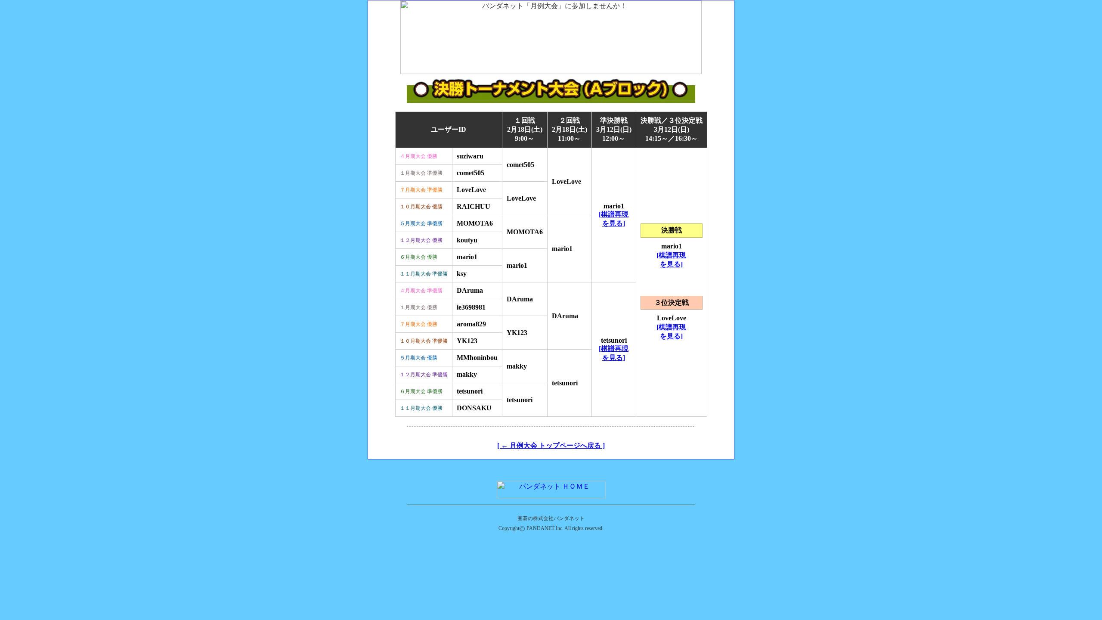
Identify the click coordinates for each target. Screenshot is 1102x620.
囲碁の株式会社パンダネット (551, 518)
